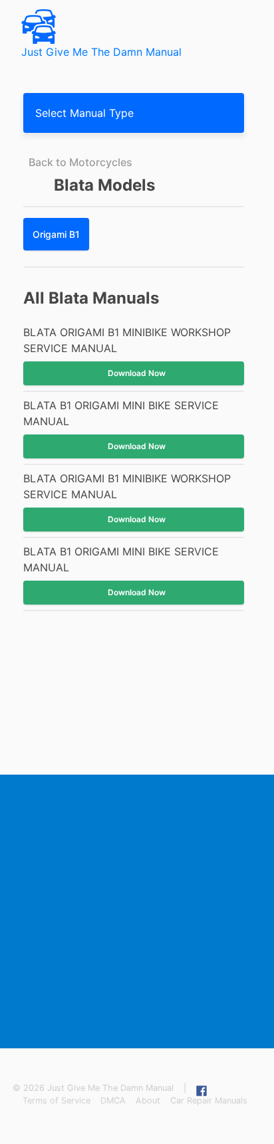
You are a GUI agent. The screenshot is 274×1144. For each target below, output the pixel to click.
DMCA (113, 1100)
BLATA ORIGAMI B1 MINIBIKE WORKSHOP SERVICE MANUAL (127, 340)
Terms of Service (56, 1100)
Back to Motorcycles (80, 162)
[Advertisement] (137, 911)
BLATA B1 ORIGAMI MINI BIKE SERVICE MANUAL (121, 413)
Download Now (137, 373)
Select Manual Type (84, 113)
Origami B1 (56, 234)
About (148, 1100)
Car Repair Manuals (208, 1100)
